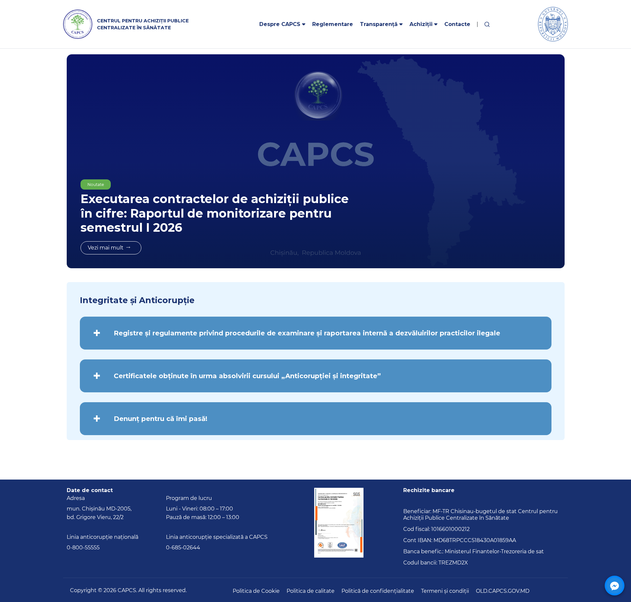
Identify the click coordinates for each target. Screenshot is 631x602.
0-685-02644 (183, 547)
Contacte (457, 24)
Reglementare (332, 24)
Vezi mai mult (106, 248)
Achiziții (421, 24)
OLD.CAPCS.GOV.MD (502, 591)
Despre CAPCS (280, 24)
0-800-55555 (83, 547)
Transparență (379, 24)
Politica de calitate (311, 591)
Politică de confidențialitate (377, 591)
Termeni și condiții (445, 591)
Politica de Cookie (256, 591)
